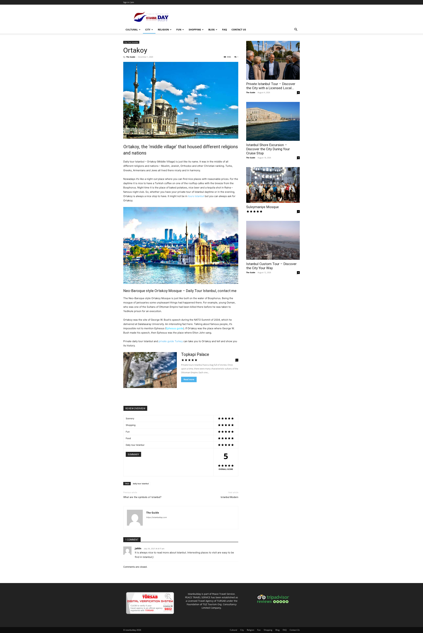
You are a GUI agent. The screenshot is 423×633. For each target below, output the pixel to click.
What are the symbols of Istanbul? (142, 497)
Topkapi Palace (195, 354)
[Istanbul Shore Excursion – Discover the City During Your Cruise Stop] (273, 121)
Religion (163, 29)
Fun (178, 29)
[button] (296, 29)
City (147, 29)
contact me (227, 291)
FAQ (224, 29)
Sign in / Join (128, 2)
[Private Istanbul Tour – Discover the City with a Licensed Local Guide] (273, 60)
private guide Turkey (171, 341)
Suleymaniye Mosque (262, 207)
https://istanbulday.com (156, 517)
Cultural (132, 29)
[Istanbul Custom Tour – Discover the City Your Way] (273, 240)
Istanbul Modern (229, 497)
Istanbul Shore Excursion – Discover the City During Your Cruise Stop (268, 149)
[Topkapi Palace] (150, 370)
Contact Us (238, 29)
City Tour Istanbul (131, 42)
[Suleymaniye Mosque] (273, 185)
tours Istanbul (196, 196)
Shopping (195, 29)
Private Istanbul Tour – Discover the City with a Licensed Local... (270, 86)
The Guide (130, 57)
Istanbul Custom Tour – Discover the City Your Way (271, 266)
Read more (189, 379)
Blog (211, 29)
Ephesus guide (174, 328)
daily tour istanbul (141, 483)
